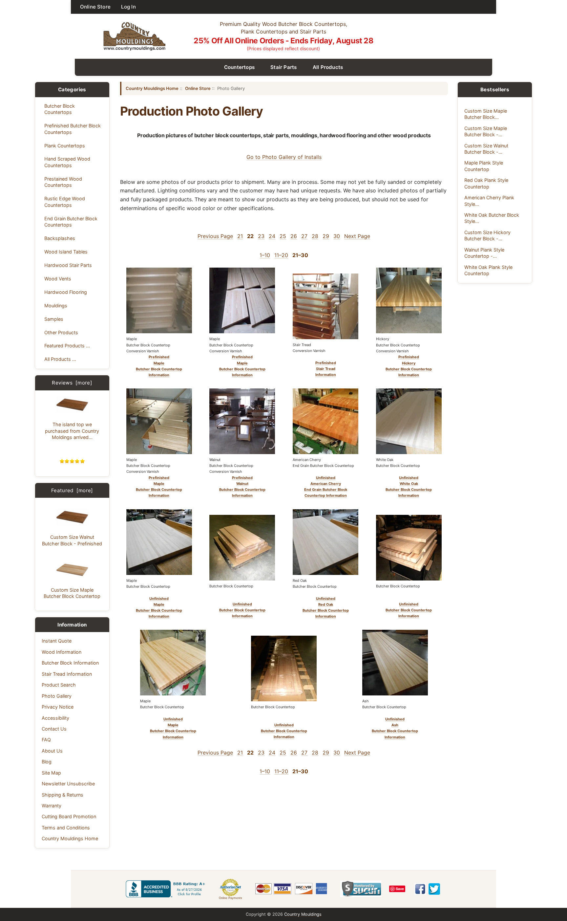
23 (261, 236)
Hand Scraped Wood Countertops (67, 162)
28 (315, 236)
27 (304, 236)
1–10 (265, 255)
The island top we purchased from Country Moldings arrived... (72, 431)
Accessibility (55, 718)
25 (283, 236)
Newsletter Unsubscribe (68, 783)
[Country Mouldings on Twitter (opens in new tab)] (434, 889)
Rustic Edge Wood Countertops (64, 202)
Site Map (51, 773)
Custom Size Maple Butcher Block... (485, 114)
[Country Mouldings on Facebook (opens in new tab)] (420, 889)
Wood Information (61, 652)
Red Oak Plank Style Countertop (486, 183)
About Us (52, 751)
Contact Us (54, 729)
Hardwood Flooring (65, 292)
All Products (328, 67)
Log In (128, 7)
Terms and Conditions (66, 827)
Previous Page (215, 236)
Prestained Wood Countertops (63, 182)
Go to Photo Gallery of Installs (284, 157)
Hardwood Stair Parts (68, 265)
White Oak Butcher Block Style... (491, 218)
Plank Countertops (64, 145)
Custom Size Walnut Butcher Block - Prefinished (72, 540)
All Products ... (60, 359)
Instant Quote (57, 641)
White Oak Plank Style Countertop (488, 270)
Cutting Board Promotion (69, 816)
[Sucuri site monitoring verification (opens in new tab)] (360, 889)
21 (240, 236)
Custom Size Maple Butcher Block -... (485, 131)
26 (293, 236)
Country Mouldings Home (70, 838)
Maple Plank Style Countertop (483, 166)
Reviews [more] (72, 383)
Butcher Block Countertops (59, 109)
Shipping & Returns (62, 795)
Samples (53, 319)
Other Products (61, 332)
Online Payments (230, 898)
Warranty (51, 805)
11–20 (281, 255)
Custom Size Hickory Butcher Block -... (487, 235)
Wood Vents (57, 278)
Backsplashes (59, 238)
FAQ (46, 739)
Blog (47, 761)
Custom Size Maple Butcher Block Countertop (72, 593)
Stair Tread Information (67, 674)
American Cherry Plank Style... (489, 201)
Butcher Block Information (70, 663)
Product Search (59, 685)
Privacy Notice (58, 707)
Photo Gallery (57, 696)
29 (326, 236)
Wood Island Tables (66, 251)
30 (336, 236)
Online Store (95, 7)
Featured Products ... (67, 345)
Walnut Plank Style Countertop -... (484, 253)
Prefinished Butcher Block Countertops (72, 129)
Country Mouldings (303, 914)
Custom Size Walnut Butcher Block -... (486, 149)
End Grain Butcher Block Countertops (70, 222)
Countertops (239, 67)
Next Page (357, 236)
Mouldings (55, 305)
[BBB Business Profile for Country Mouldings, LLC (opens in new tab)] (167, 888)
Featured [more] (72, 490)
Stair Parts (283, 67)
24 (272, 236)
